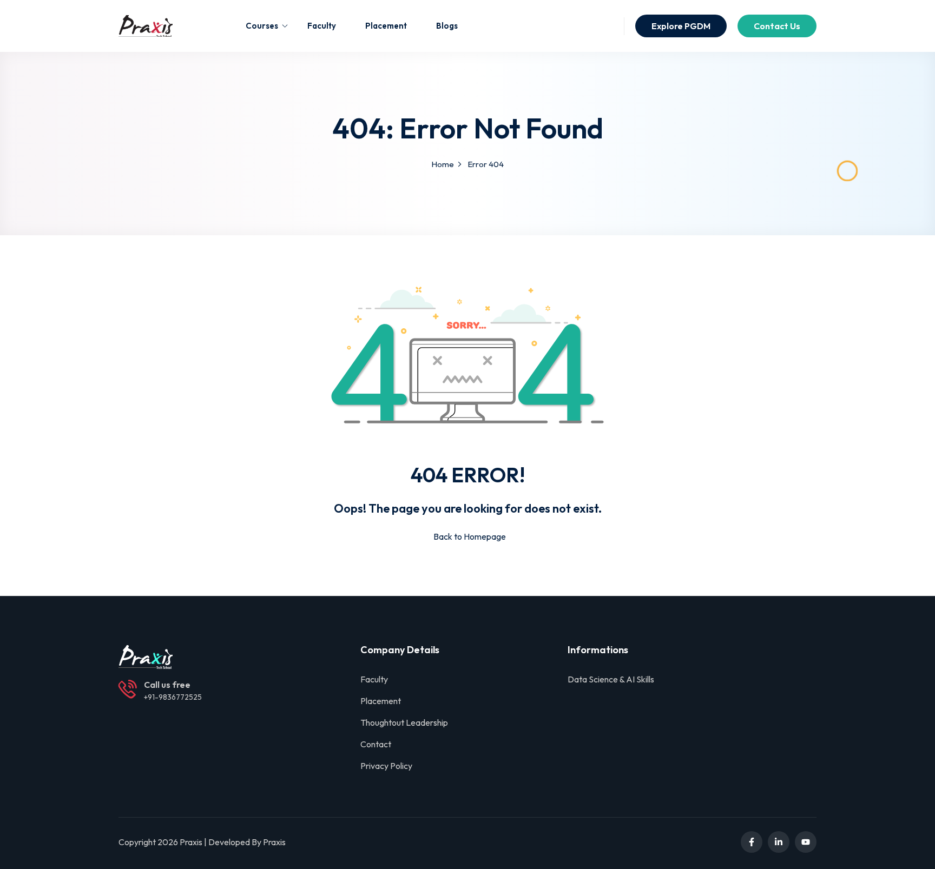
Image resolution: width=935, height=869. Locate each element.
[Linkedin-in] (778, 842)
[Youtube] (806, 842)
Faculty (321, 26)
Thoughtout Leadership (404, 722)
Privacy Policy (386, 765)
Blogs (447, 26)
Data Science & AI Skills (611, 679)
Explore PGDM (680, 26)
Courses (262, 26)
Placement (386, 26)
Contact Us (777, 26)
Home (442, 164)
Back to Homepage (469, 536)
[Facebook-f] (751, 842)
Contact (375, 744)
